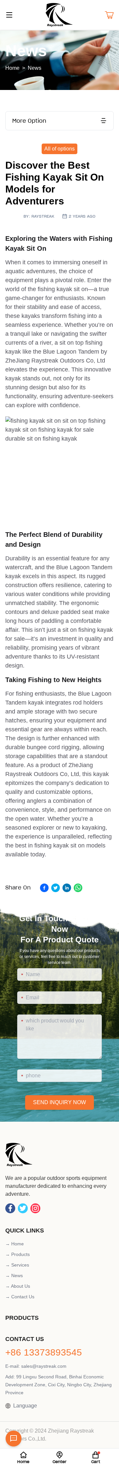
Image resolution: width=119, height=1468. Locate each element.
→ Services (17, 1265)
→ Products (17, 1254)
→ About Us (17, 1286)
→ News (14, 1275)
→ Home (14, 1243)
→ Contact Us (19, 1296)
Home (12, 68)
